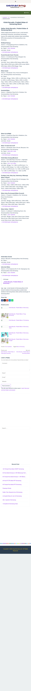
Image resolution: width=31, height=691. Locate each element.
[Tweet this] (5, 300)
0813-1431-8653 (11, 163)
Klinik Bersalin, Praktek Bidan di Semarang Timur (18, 333)
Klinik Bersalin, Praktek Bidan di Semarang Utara (18, 327)
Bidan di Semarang (20, 346)
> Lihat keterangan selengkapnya (9, 52)
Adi (6, 346)
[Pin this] (7, 300)
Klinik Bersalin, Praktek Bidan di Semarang (18, 307)
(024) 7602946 (11, 139)
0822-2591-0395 (11, 151)
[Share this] (2, 300)
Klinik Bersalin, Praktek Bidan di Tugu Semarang (17, 314)
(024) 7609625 (11, 183)
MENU (27, 12)
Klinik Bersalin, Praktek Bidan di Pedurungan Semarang (8, 352)
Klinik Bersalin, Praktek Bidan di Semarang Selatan (23, 352)
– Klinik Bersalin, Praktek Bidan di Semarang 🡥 (13, 282)
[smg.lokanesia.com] (15, 6)
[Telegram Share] (10, 300)
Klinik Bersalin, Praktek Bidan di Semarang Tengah (18, 339)
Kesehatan (9, 346)
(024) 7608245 (11, 214)
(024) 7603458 (11, 48)
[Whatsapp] (12, 300)
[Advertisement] (15, 116)
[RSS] (15, 1)
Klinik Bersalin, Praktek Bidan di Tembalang (19, 320)
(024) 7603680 (11, 96)
